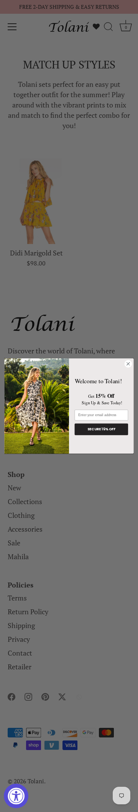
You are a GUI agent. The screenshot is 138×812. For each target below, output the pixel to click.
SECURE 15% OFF (101, 429)
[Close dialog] (128, 364)
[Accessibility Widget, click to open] (16, 796)
